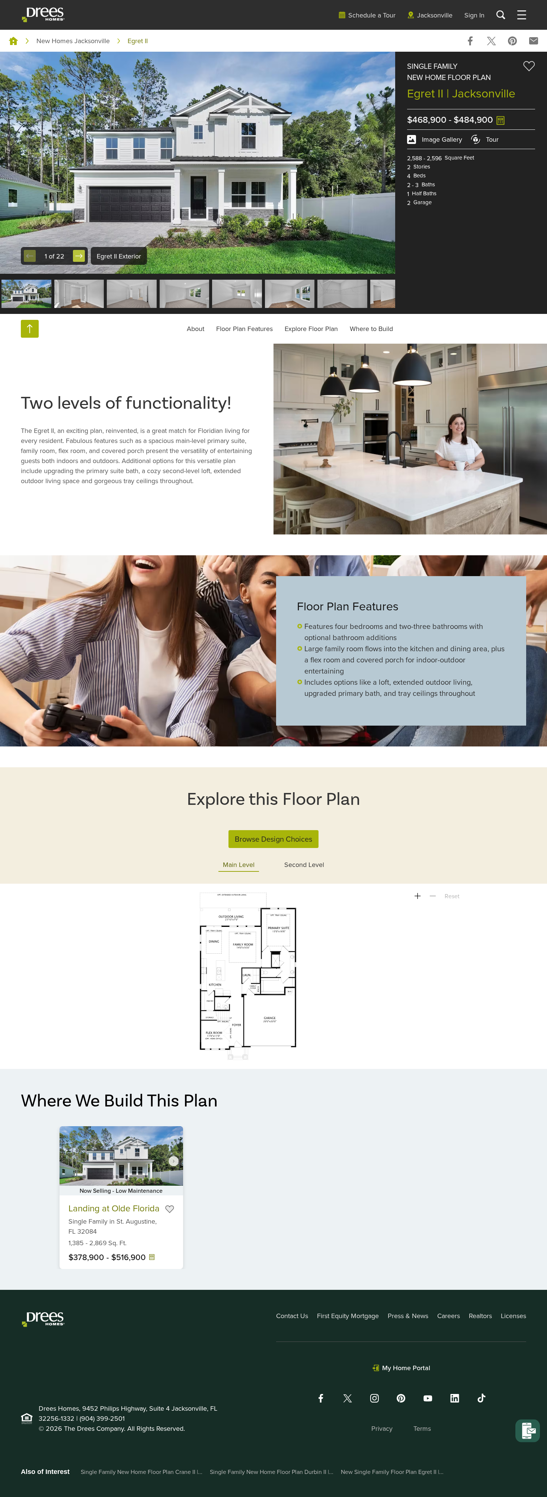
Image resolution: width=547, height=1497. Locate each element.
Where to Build (371, 328)
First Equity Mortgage (348, 1315)
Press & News (408, 1315)
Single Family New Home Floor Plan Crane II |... (141, 1472)
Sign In (474, 15)
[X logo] (347, 1398)
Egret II (138, 40)
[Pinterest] (401, 1398)
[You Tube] (427, 1398)
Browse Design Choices (273, 838)
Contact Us (292, 1315)
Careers (448, 1315)
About (195, 328)
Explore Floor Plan (311, 328)
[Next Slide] (79, 256)
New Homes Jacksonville (73, 40)
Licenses (513, 1315)
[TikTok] (481, 1398)
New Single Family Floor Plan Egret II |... (392, 1472)
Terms (422, 1428)
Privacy (382, 1428)
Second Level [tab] (304, 864)
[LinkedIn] (454, 1398)
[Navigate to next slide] (173, 1160)
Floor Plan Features (244, 328)
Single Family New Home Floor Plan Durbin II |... (271, 1472)
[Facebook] (320, 1398)
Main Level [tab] (239, 864)
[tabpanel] (273, 976)
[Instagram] (374, 1398)
